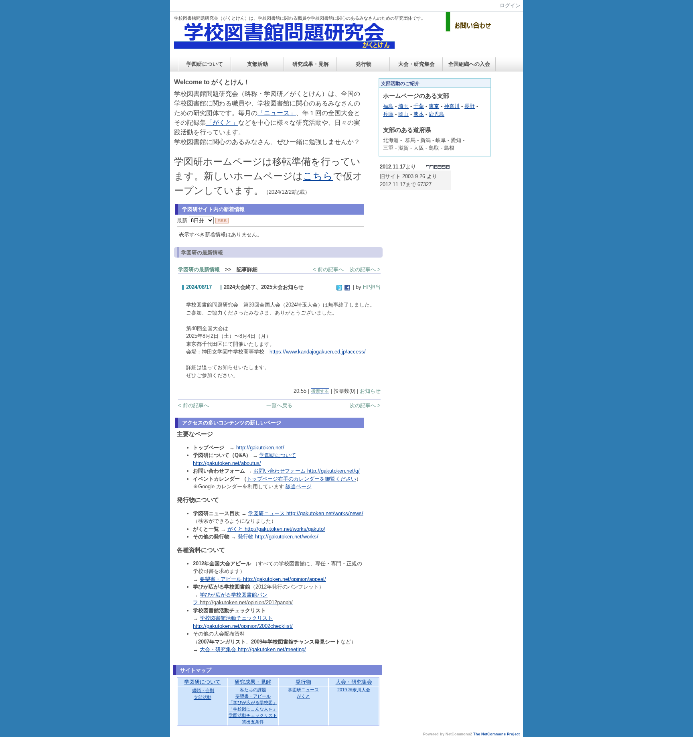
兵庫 (388, 114)
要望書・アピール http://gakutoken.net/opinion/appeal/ (263, 579)
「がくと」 (222, 122)
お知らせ (370, 391)
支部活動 (257, 64)
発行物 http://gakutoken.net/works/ (278, 537)
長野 (469, 106)
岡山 (403, 114)
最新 (183, 220)
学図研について (204, 64)
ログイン (510, 5)
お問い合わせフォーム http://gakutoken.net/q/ (306, 471)
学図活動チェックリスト (253, 715)
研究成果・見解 (310, 64)
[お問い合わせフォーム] (470, 30)
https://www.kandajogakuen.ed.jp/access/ (318, 352)
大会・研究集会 (416, 64)
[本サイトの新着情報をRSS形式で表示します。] (222, 220)
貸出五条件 (253, 721)
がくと (303, 696)
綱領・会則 (203, 690)
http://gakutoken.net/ (260, 448)
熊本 (418, 114)
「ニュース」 (276, 113)
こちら (318, 176)
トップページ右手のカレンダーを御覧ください (301, 479)
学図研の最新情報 (199, 269)
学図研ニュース (303, 689)
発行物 (363, 64)
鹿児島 (436, 114)
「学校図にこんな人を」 (253, 709)
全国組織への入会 (469, 64)
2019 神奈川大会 (353, 689)
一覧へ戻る (279, 405)
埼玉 (403, 106)
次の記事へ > (365, 269)
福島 (388, 106)
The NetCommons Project (496, 734)
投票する (320, 391)
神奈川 (452, 106)
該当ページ (299, 486)
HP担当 (372, 287)
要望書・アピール (253, 696)
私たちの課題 (253, 689)
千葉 (418, 106)
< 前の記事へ (328, 269)
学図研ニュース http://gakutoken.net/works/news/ (305, 513)
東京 (434, 106)
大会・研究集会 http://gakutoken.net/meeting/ (253, 649)
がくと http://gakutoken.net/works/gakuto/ (276, 529)
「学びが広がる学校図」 (253, 702)
